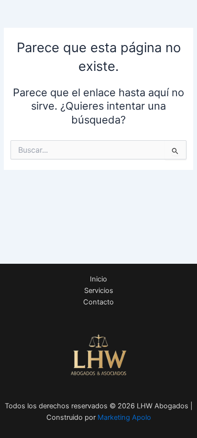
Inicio (98, 279)
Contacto (98, 302)
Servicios (98, 290)
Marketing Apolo (124, 417)
